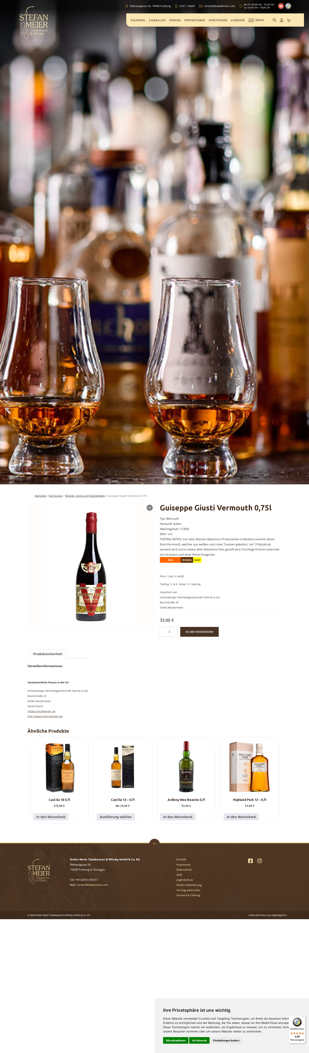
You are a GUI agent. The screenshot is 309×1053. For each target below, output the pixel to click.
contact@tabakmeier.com (92, 884)
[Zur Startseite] (34, 38)
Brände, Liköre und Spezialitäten (85, 496)
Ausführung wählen (116, 817)
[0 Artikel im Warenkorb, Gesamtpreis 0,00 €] (289, 20)
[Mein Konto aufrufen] (281, 20)
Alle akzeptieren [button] (176, 1040)
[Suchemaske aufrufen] (274, 20)
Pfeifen (175, 20)
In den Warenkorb (199, 632)
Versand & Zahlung (188, 895)
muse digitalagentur (276, 915)
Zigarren (138, 20)
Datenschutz (184, 869)
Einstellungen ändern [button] (226, 1040)
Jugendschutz (184, 879)
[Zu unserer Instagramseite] (259, 860)
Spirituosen (218, 20)
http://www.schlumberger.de (45, 716)
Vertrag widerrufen (188, 890)
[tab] (48, 654)
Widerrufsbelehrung (189, 885)
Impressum (183, 864)
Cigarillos (157, 20)
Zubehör (238, 20)
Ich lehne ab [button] (199, 1040)
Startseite (40, 496)
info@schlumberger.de (41, 711)
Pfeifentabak (194, 20)
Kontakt (181, 859)
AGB (179, 874)
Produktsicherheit (48, 654)
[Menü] (303, 1018)
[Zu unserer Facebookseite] (250, 860)
